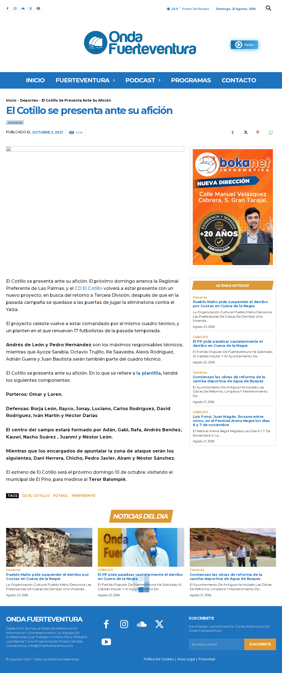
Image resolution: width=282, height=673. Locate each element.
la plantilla (148, 373)
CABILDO (200, 337)
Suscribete (260, 644)
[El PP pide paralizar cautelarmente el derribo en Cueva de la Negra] (141, 547)
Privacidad (207, 659)
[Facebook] (7, 8)
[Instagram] (15, 8)
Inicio (11, 100)
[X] (30, 8)
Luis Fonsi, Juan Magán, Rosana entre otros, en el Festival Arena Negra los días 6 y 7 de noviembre (231, 420)
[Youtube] (38, 8)
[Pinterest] (257, 132)
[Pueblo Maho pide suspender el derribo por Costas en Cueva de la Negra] (49, 547)
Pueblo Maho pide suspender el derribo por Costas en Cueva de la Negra (230, 303)
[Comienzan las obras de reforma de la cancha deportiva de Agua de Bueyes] (233, 547)
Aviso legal (186, 659)
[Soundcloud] (22, 8)
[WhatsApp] (270, 132)
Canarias (200, 297)
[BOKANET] (233, 207)
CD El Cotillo (88, 288)
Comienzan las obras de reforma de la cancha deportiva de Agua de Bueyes (229, 379)
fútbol (60, 496)
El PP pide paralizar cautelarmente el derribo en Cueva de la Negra (228, 343)
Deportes (29, 100)
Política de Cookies (159, 659)
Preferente (83, 496)
